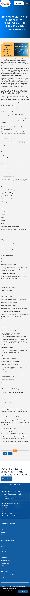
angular (3, 532)
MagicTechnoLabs (17, 586)
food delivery (5, 563)
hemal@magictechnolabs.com (11, 515)
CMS (2, 529)
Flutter (3, 549)
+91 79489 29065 (8, 498)
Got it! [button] (23, 591)
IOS (2, 543)
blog (2, 580)
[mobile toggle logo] (27, 3)
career (3, 577)
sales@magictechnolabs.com (20, 392)
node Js (3, 534)
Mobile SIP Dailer (6, 560)
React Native (4, 551)
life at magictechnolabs (8, 574)
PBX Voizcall (4, 565)
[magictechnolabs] (5, 3)
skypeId (6, 505)
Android (3, 546)
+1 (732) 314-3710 (8, 513)
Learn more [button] (5, 593)
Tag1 (5, 453)
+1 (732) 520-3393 (8, 392)
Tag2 (10, 453)
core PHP (3, 527)
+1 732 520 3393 (8, 501)
